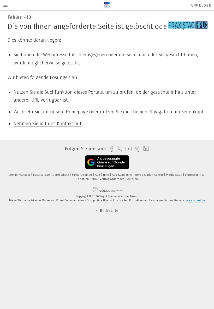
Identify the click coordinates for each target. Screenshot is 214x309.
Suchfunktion (59, 92)
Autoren (132, 179)
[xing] (136, 149)
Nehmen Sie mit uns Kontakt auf (47, 123)
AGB (98, 174)
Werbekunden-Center (149, 174)
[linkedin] (144, 148)
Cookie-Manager (20, 174)
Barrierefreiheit (82, 174)
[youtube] (127, 149)
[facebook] (110, 149)
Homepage (77, 112)
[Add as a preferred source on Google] (107, 162)
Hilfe (106, 174)
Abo (95, 179)
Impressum (192, 174)
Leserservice (42, 174)
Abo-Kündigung (122, 174)
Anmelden (201, 5)
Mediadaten (174, 174)
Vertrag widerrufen (112, 179)
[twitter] (118, 148)
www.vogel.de (195, 200)
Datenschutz (61, 174)
